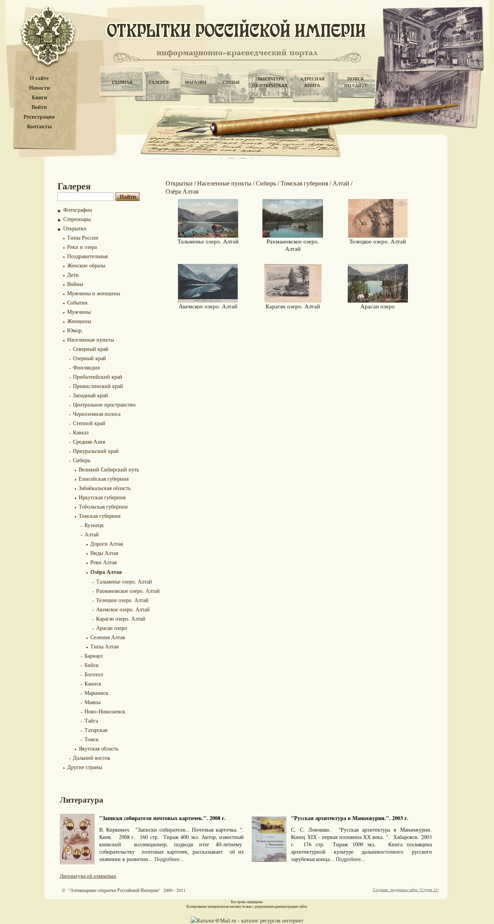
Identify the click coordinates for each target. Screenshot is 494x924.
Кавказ (81, 432)
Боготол (94, 674)
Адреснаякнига (312, 82)
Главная (122, 82)
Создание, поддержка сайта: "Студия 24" (406, 889)
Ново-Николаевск (105, 711)
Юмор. (75, 330)
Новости (39, 88)
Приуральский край (96, 450)
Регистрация (39, 117)
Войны (75, 284)
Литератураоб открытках (270, 82)
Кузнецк (94, 525)
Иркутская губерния (102, 497)
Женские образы (86, 265)
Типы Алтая (104, 646)
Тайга (91, 720)
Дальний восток (91, 757)
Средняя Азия (89, 441)
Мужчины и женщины (93, 293)
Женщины (79, 321)
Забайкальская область (104, 488)
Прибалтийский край (97, 376)
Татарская (96, 729)
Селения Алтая (107, 637)
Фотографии (77, 209)
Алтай (92, 534)
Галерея (159, 82)
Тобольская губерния (103, 506)
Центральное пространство (104, 404)
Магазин (195, 82)
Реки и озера (82, 246)
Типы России (82, 237)
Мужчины (79, 311)
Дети (73, 274)
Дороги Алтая (106, 543)
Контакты (39, 126)
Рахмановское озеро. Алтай (128, 590)
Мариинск (96, 692)
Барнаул (94, 655)
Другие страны (84, 767)
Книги (39, 97)
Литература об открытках (88, 875)
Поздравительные (87, 256)
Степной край (89, 423)
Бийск (92, 665)
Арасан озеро (111, 627)
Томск (92, 739)
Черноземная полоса (96, 413)
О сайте (39, 78)
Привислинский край (98, 386)
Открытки (74, 228)
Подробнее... (169, 859)
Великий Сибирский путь (109, 469)
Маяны (92, 702)
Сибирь (81, 460)
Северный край (90, 348)
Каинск (93, 683)
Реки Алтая (103, 562)
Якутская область (98, 748)
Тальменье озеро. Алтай (124, 581)
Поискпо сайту (355, 82)
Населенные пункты (90, 339)
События (77, 302)
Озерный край (89, 358)
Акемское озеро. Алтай (123, 609)
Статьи (231, 82)
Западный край (90, 395)
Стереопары (77, 219)
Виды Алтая (104, 552)
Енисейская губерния (104, 478)
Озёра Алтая (106, 572)
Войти (39, 107)
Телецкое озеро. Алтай (122, 600)
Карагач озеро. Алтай (120, 618)
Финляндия (86, 367)
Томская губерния (99, 515)
